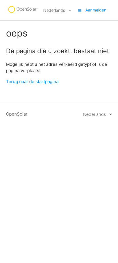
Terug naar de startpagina (32, 81)
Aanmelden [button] (95, 9)
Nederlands (54, 10)
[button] (79, 10)
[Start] (22, 13)
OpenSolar (16, 114)
